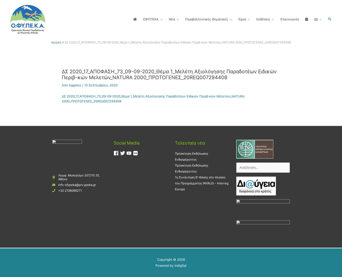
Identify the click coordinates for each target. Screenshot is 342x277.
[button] (330, 19)
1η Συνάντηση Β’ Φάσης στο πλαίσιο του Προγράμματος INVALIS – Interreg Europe (201, 183)
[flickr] (136, 153)
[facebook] (117, 153)
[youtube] (129, 153)
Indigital (180, 265)
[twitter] (123, 153)
